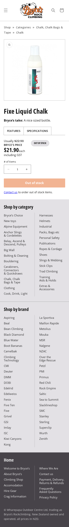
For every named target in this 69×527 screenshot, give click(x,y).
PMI (41, 371)
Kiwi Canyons (12, 439)
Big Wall (9, 250)
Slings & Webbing (50, 260)
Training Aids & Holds (47, 278)
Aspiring (9, 318)
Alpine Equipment (15, 226)
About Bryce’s (13, 474)
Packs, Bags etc (49, 232)
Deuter (8, 371)
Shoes (43, 255)
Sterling (44, 422)
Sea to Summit (48, 399)
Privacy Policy (48, 497)
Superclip (45, 427)
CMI (6, 366)
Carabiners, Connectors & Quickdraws (13, 270)
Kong (7, 444)
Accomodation (13, 485)
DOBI (7, 383)
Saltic (42, 394)
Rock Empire (47, 388)
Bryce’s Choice (13, 215)
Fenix (7, 399)
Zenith (43, 439)
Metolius (45, 329)
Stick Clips (46, 266)
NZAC (43, 351)
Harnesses (46, 215)
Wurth (43, 433)
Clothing (9, 288)
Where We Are (48, 468)
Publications (47, 243)
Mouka (43, 334)
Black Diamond (14, 334)
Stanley (44, 416)
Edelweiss (10, 394)
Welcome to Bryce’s (17, 468)
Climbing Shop (13, 479)
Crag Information (15, 496)
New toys (10, 221)
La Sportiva (46, 318)
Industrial (45, 226)
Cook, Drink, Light (15, 293)
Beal (7, 323)
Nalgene (44, 346)
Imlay (7, 427)
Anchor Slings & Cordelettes (13, 233)
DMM (7, 377)
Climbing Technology (11, 358)
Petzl (42, 366)
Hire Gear (10, 491)
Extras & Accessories (46, 287)
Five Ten (9, 405)
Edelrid (8, 388)
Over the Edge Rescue (47, 358)
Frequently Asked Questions (50, 490)
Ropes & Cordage (50, 249)
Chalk (20, 32)
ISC (6, 433)
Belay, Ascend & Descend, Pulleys (15, 242)
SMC (42, 411)
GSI (6, 422)
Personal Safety (49, 238)
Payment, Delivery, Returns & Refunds (51, 481)
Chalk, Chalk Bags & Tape (12, 280)
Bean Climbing (13, 329)
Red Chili (45, 383)
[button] (6, 10)
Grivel (8, 416)
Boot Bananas (13, 346)
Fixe (6, 411)
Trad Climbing (48, 271)
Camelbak (10, 351)
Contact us (10, 192)
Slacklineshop (48, 405)
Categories (23, 27)
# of (10, 161)
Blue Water (11, 340)
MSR (42, 340)
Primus (44, 377)
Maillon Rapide (49, 323)
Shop (7, 27)
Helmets (44, 221)
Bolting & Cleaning (16, 255)
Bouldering (11, 261)
